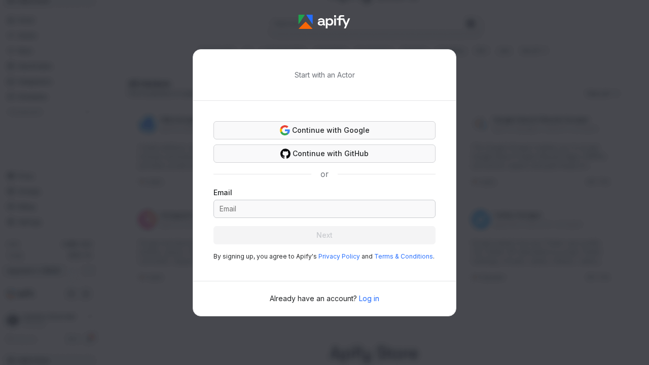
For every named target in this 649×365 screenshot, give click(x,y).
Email (222, 192)
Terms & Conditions (403, 256)
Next (324, 235)
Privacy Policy (339, 256)
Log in (369, 298)
